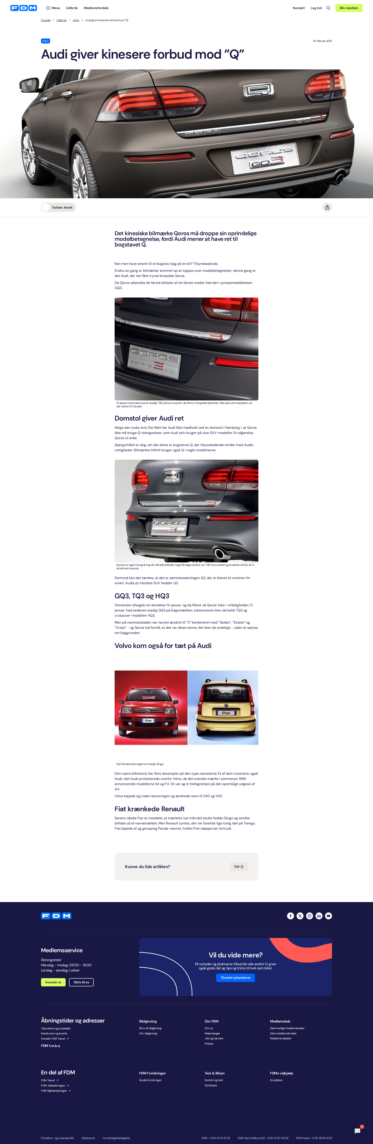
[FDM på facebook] (290, 915)
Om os (209, 1028)
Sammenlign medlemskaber (287, 1028)
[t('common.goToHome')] (56, 915)
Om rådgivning (148, 1033)
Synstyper (211, 1085)
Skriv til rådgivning (150, 1028)
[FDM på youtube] (328, 915)
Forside (45, 20)
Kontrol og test (214, 1080)
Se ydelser (276, 1080)
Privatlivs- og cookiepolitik (57, 1138)
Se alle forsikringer (150, 1080)
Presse (209, 1043)
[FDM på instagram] (309, 915)
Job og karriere (214, 1038)
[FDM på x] (300, 915)
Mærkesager (212, 1033)
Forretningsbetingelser (116, 1138)
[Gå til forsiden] (23, 8)
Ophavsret (88, 1138)
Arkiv (76, 20)
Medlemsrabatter (281, 1038)
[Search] (328, 8)
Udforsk (61, 20)
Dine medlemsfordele (283, 1033)
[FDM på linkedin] (319, 915)
